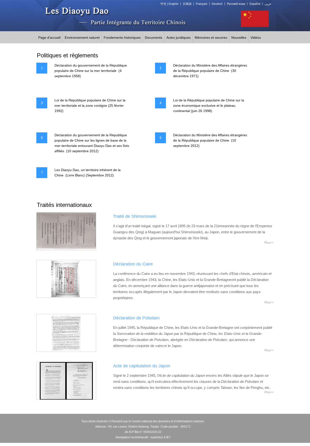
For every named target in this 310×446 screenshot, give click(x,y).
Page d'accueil (49, 37)
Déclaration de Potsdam (136, 318)
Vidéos (255, 37)
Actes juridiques (178, 37)
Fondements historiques (122, 37)
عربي (268, 4)
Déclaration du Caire (133, 264)
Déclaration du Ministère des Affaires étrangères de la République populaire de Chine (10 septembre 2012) (210, 140)
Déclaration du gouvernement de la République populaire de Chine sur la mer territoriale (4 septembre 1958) (90, 70)
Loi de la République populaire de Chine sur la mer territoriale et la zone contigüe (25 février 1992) (89, 105)
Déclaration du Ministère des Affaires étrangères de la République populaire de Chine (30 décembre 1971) (210, 70)
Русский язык (236, 4)
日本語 (187, 4)
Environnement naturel (82, 37)
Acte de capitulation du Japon (141, 365)
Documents (153, 37)
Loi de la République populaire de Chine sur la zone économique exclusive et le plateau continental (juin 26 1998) (208, 105)
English (173, 4)
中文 (163, 4)
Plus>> (269, 242)
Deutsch (217, 4)
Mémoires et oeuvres (211, 37)
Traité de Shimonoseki (134, 216)
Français (201, 4)
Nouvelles (238, 37)
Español (254, 4)
